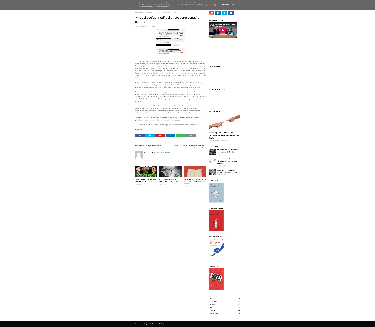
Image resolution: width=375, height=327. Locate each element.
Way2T (149, 324)
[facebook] (231, 13)
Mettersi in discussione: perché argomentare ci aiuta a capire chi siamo (195, 181)
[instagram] (211, 13)
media (225, 307)
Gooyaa (163, 324)
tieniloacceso (225, 313)
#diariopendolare (225, 298)
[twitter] (224, 13)
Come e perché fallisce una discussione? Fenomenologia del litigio (224, 135)
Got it (234, 5)
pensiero (225, 310)
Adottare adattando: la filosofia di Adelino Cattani (168, 180)
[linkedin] (218, 13)
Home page (138, 12)
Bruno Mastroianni (140, 26)
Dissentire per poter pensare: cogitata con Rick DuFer (145, 180)
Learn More (225, 5)
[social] (224, 122)
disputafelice (145, 12)
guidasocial (225, 304)
